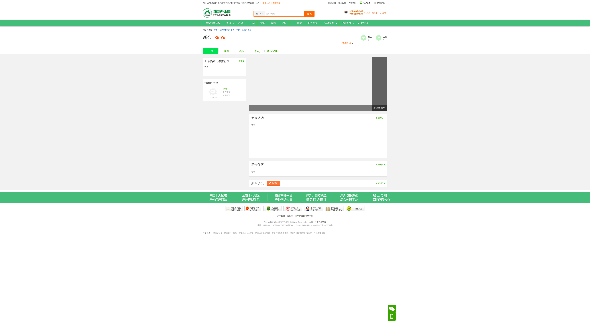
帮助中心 (309, 216)
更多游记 (379, 183)
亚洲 (232, 30)
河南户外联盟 (320, 222)
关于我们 (281, 216)
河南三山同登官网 (297, 233)
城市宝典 (272, 51)
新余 (250, 30)
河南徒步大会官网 (246, 233)
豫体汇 (309, 233)
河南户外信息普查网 (280, 233)
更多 (240, 61)
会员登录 (266, 3)
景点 (257, 51)
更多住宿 (379, 165)
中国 (238, 30)
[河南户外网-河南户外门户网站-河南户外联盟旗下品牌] (216, 13)
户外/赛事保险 (319, 233)
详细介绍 (346, 43)
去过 (378, 38)
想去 (363, 38)
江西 (244, 30)
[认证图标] (234, 208)
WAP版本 (366, 3)
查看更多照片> (380, 108)
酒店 (241, 51)
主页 (210, 51)
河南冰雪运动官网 (262, 233)
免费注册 (276, 3)
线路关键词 (270, 14)
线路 (226, 51)
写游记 (275, 183)
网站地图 (300, 216)
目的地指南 (224, 30)
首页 (216, 30)
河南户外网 (217, 233)
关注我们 (352, 3)
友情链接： (207, 233)
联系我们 (290, 216)
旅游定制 (332, 3)
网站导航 (381, 3)
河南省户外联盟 (230, 233)
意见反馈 (342, 3)
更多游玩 (379, 118)
